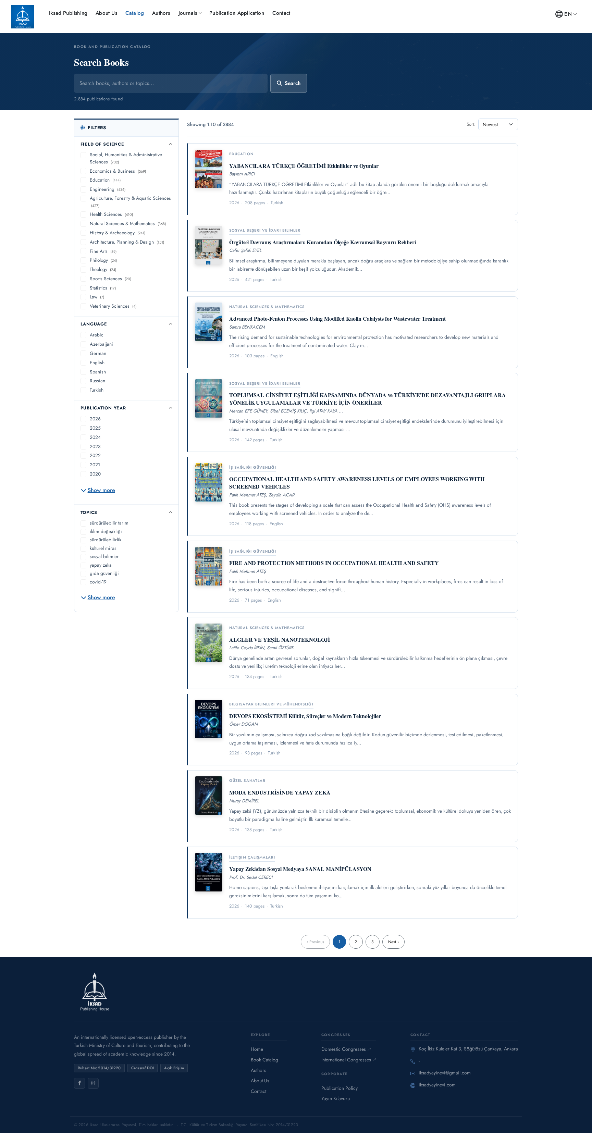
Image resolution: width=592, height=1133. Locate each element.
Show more (101, 490)
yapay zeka (101, 565)
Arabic (96, 334)
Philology (103, 260)
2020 (95, 473)
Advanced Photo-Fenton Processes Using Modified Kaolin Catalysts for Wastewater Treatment (337, 318)
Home (257, 1049)
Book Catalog (264, 1059)
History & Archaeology (117, 232)
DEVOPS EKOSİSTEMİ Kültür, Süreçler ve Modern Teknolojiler (305, 716)
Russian (97, 380)
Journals (187, 13)
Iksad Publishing (68, 13)
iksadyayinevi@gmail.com (445, 1072)
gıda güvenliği (104, 573)
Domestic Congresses (343, 1049)
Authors (161, 13)
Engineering (107, 189)
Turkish (96, 389)
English (97, 362)
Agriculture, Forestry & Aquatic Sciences (130, 201)
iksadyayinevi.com (437, 1084)
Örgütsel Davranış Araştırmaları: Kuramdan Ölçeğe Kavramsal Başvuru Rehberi (322, 242)
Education (105, 179)
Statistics (103, 287)
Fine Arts (103, 251)
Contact (281, 13)
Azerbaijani (101, 344)
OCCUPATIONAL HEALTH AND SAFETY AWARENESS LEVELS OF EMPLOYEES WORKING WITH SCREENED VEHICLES (356, 482)
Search (292, 83)
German (98, 353)
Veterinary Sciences (113, 306)
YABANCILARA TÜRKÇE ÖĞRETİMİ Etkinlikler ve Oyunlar (304, 166)
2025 (95, 427)
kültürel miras (103, 548)
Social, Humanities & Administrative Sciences (126, 158)
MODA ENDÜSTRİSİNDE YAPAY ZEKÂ (280, 792)
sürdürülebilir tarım (109, 522)
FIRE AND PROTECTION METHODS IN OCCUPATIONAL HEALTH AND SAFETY (334, 563)
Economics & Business (118, 171)
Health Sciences (111, 214)
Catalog (134, 13)
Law (97, 296)
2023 (95, 446)
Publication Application (236, 13)
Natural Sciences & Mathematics (128, 223)
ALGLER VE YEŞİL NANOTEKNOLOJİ (279, 639)
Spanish (98, 371)
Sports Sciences (110, 278)
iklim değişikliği (106, 531)
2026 (95, 418)
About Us (106, 13)
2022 (95, 455)
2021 (95, 464)
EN (567, 14)
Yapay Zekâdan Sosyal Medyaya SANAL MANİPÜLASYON (300, 869)
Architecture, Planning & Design (127, 241)
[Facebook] (79, 1083)
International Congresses (346, 1059)
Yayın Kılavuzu (335, 1098)
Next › (393, 942)
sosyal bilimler (104, 556)
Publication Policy (339, 1088)
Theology (103, 269)
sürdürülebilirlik (105, 539)
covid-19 (98, 581)
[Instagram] (93, 1083)
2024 (95, 437)
